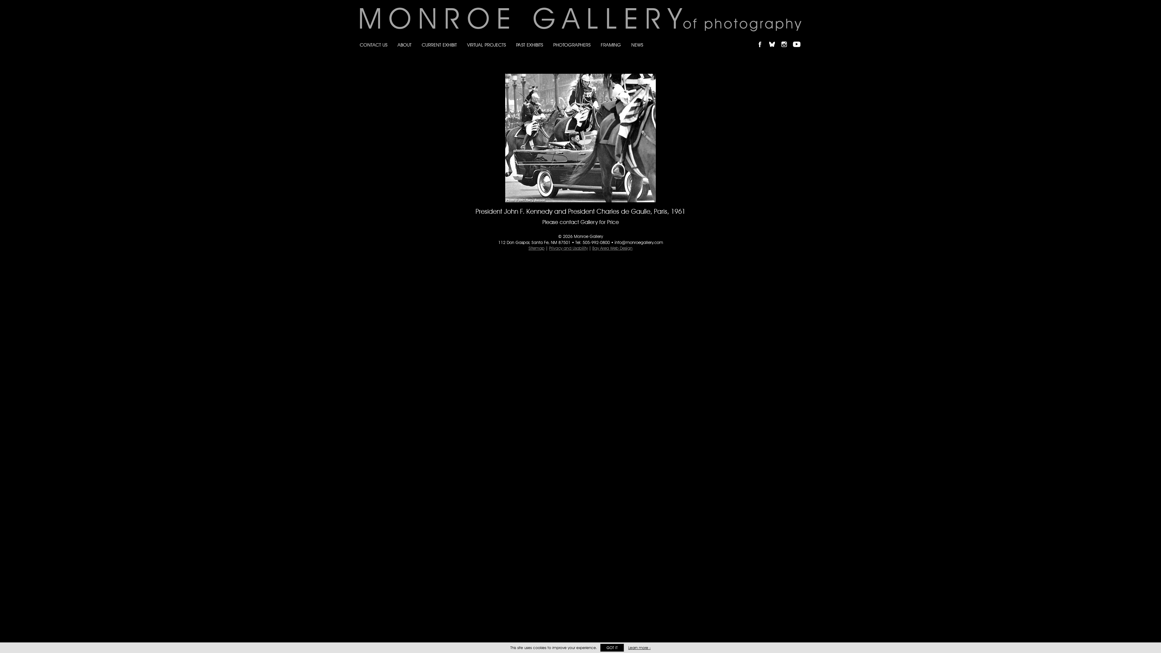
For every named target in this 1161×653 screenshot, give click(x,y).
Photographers (571, 45)
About (404, 45)
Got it (612, 647)
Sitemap (536, 248)
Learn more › (639, 647)
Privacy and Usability (568, 248)
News (637, 45)
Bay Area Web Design (612, 248)
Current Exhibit (439, 45)
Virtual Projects (486, 45)
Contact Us (373, 45)
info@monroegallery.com (639, 242)
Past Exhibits (529, 45)
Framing (611, 45)
